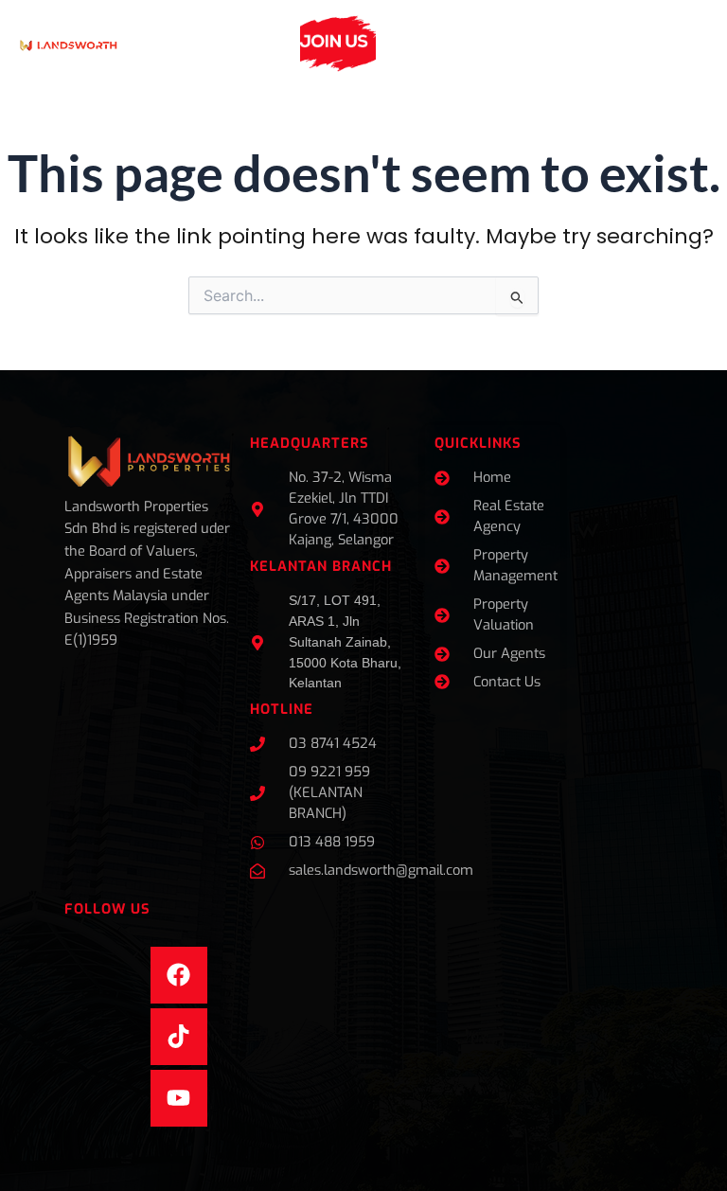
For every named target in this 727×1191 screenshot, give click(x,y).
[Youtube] (179, 1098)
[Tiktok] (179, 1036)
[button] (268, 43)
